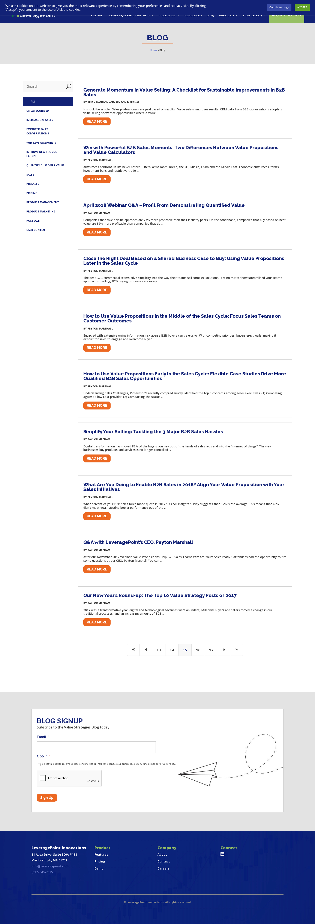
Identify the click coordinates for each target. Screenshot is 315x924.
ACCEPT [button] (302, 7)
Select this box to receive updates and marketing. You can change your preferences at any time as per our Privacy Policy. (109, 763)
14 (172, 649)
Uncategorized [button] (37, 111)
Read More (97, 121)
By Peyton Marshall (98, 160)
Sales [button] (30, 174)
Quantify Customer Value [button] (45, 165)
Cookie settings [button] (279, 7)
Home (153, 50)
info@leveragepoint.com (50, 866)
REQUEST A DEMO (286, 15)
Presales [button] (32, 184)
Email (43, 737)
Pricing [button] (31, 193)
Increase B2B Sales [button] (39, 120)
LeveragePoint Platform (129, 15)
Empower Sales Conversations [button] (37, 131)
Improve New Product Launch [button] (42, 154)
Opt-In (43, 756)
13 (159, 649)
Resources (193, 15)
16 (198, 649)
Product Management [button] (42, 202)
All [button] (33, 101)
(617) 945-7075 (42, 872)
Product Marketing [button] (41, 211)
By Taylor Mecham (96, 213)
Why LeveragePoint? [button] (41, 142)
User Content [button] (36, 230)
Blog (210, 15)
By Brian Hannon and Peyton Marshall (112, 102)
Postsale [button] (33, 221)
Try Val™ (97, 15)
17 (211, 649)
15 (185, 649)
